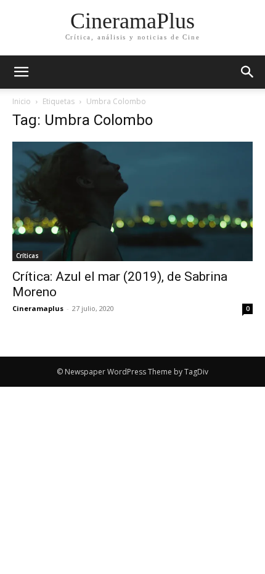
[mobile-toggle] (21, 72)
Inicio (21, 101)
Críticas (27, 255)
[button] (247, 72)
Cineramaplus (37, 308)
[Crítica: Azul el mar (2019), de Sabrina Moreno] (132, 201)
